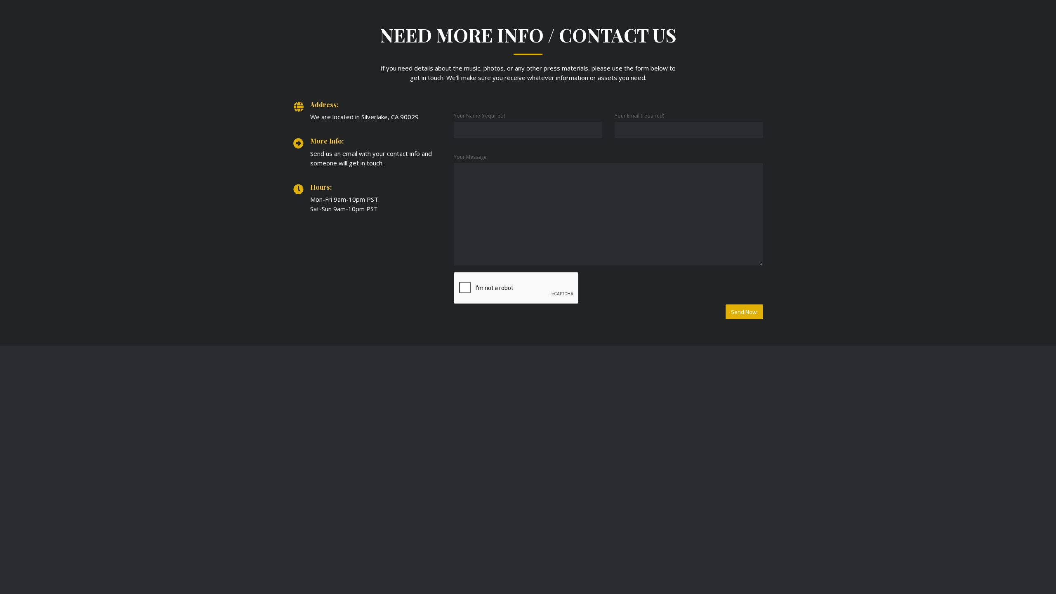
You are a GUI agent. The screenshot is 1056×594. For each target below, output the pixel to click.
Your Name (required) (479, 115)
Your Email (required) (639, 115)
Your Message (470, 156)
